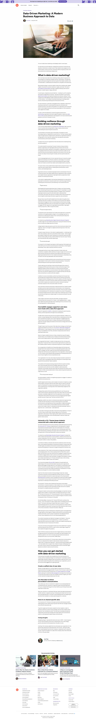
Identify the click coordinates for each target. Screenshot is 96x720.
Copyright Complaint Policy (57, 713)
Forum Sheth (44, 677)
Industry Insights (24, 5)
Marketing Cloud (41, 477)
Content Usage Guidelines (64, 713)
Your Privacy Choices (71, 713)
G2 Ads (39, 702)
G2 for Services (24, 705)
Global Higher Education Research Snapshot (55, 435)
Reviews (39, 695)
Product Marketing (25, 697)
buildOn (49, 311)
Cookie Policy (45, 713)
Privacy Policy (41, 713)
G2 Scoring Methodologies (31, 713)
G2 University (55, 692)
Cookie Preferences (50, 713)
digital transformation (42, 96)
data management (55, 572)
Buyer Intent (40, 697)
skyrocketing (41, 114)
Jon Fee (28, 20)
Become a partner (56, 703)
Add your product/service (73, 704)
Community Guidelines (24, 713)
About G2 (70, 690)
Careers (70, 695)
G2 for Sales (24, 702)
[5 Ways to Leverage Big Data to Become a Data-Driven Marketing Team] (70, 660)
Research (30, 5)
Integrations (55, 704)
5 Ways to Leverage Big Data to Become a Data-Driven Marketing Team (66, 671)
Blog (54, 690)
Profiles (39, 692)
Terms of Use (37, 713)
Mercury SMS (52, 462)
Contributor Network (27, 10)
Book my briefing (62, 1)
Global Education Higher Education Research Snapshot (57, 220)
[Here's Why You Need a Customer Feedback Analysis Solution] (26, 660)
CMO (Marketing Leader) (26, 690)
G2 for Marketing (25, 700)
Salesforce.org (59, 640)
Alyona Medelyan (23, 678)
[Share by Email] (72, 21)
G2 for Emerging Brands (26, 707)
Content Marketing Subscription (43, 700)
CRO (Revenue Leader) (25, 692)
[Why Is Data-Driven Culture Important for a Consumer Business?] (48, 660)
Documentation (55, 695)
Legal (54, 697)
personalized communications (44, 88)
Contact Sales (71, 699)
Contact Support (71, 701)
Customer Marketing (25, 695)
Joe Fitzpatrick (67, 678)
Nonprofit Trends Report (59, 126)
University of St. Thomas (45, 426)
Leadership (70, 692)
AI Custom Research (41, 690)
